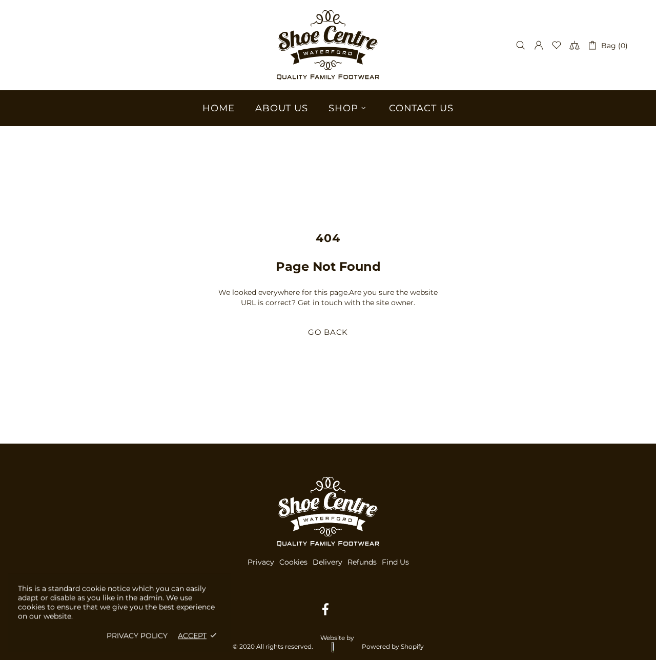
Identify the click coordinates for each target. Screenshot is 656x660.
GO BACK (328, 332)
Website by (337, 638)
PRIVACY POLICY (137, 635)
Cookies (293, 562)
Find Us (395, 562)
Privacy (261, 562)
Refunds (362, 562)
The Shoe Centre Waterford (328, 45)
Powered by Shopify (393, 646)
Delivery (327, 562)
